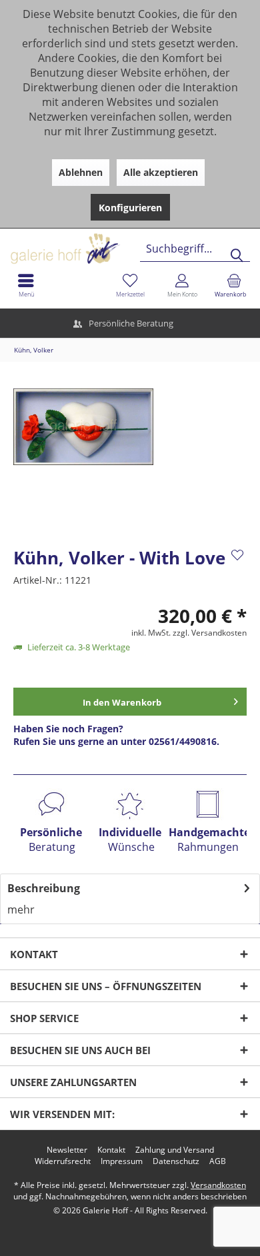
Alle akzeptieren (160, 172)
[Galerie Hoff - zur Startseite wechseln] (116, 243)
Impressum (122, 1161)
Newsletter (67, 1150)
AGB (217, 1161)
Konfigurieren (130, 207)
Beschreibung (43, 888)
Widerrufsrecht (63, 1161)
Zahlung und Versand (174, 1150)
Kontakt (111, 1150)
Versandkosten (218, 1185)
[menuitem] (234, 285)
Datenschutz (176, 1161)
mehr (21, 909)
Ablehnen (81, 172)
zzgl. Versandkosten (210, 632)
